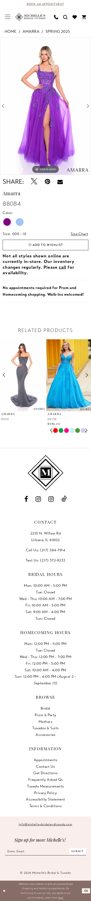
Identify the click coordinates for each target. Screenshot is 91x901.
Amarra (31, 31)
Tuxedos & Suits (45, 728)
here (60, 897)
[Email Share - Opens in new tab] (60, 181)
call (62, 267)
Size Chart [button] (79, 234)
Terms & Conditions (45, 806)
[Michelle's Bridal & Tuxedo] (30, 16)
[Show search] (65, 17)
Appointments (45, 760)
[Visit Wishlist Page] (74, 17)
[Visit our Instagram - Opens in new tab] (38, 499)
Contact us (45, 766)
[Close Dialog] (4, 891)
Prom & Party (45, 715)
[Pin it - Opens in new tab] (47, 181)
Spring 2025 (58, 31)
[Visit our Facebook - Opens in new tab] (26, 499)
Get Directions (45, 773)
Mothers (45, 721)
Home (11, 31)
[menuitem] (7, 17)
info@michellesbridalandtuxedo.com (45, 824)
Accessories (45, 734)
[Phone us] (56, 17)
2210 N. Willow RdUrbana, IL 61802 (45, 536)
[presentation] (22, 375)
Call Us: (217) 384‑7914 (45, 550)
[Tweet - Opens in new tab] (34, 181)
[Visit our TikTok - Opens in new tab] (64, 499)
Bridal (45, 708)
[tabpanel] (45, 106)
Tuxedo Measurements (45, 786)
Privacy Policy (45, 793)
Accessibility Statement (45, 799)
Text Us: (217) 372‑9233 (45, 560)
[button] (7, 17)
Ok (86, 891)
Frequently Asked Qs (45, 779)
